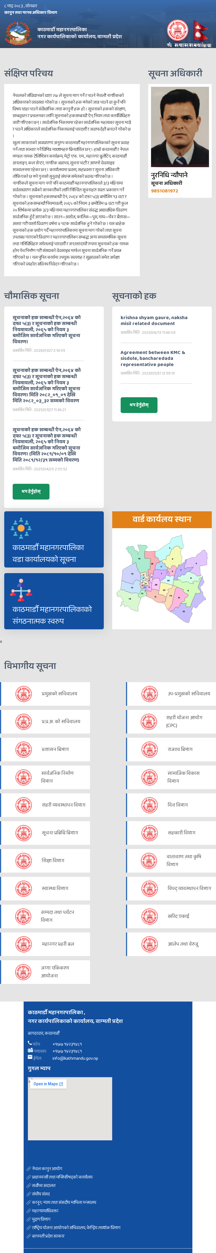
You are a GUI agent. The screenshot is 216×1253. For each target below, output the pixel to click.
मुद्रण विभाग (41, 1219)
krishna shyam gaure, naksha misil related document (154, 321)
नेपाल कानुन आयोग (47, 1169)
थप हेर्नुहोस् (31, 491)
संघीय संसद (41, 1194)
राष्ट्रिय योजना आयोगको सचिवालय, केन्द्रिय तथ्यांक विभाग (76, 1228)
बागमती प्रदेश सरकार (48, 1236)
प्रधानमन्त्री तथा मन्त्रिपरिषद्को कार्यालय (62, 1177)
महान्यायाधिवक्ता (45, 1211)
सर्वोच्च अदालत (43, 1185)
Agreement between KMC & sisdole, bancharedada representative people (153, 359)
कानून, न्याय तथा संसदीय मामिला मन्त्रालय (64, 1202)
